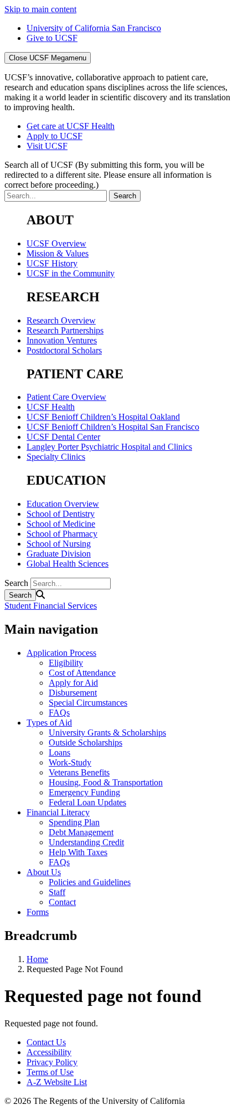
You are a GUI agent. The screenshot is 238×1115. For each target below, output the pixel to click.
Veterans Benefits (79, 772)
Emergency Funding (84, 792)
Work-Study (70, 762)
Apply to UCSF (54, 136)
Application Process (61, 652)
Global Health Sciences (67, 563)
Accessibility (49, 1052)
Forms (38, 912)
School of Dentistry (61, 513)
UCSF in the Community (71, 273)
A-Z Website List (57, 1082)
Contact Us (46, 1042)
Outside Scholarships (85, 742)
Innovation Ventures (62, 340)
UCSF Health (51, 407)
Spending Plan (74, 822)
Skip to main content (40, 9)
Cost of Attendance (82, 672)
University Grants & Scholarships (107, 732)
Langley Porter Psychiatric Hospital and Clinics (109, 446)
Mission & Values (58, 253)
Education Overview (63, 503)
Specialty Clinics (56, 456)
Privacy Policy (52, 1062)
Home (37, 959)
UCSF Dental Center (63, 436)
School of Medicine (61, 523)
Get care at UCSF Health (71, 126)
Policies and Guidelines (90, 882)
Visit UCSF (47, 146)
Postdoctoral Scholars (64, 350)
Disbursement (73, 692)
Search (16, 583)
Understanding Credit (86, 842)
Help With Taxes (78, 852)
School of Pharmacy (62, 533)
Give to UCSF (52, 38)
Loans (59, 752)
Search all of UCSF (107, 174)
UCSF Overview (56, 243)
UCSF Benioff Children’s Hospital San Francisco (113, 426)
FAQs (59, 712)
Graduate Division (59, 553)
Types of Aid (49, 722)
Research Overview (61, 320)
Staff (57, 892)
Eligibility (66, 662)
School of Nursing (59, 543)
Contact (62, 902)
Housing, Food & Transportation (106, 782)
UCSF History (52, 263)
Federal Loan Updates (87, 802)
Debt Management (81, 832)
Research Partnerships (65, 330)
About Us (44, 872)
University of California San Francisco (94, 28)
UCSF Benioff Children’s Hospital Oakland (103, 417)
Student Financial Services (50, 605)
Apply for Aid (73, 682)
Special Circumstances (88, 702)
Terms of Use (50, 1072)
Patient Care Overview (66, 397)
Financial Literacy (58, 812)
